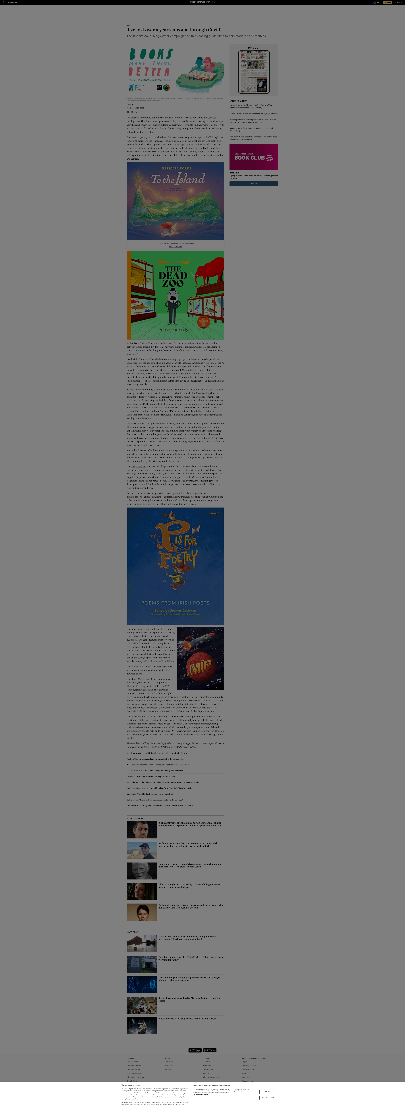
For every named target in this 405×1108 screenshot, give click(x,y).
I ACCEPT (268, 1091)
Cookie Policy (134, 1099)
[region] (202, 1095)
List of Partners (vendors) (201, 1094)
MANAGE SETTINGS (268, 1097)
